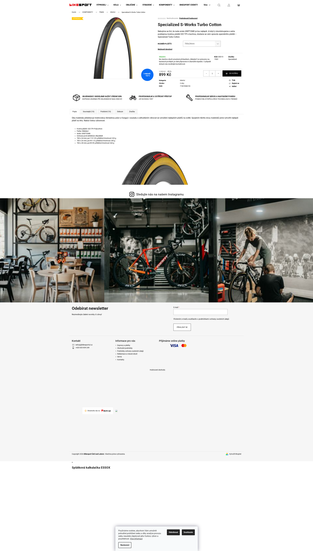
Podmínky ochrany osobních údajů (130, 351)
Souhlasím (188, 532)
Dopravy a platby (123, 345)
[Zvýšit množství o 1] (218, 73)
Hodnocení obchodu (157, 370)
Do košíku (233, 73)
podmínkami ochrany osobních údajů (214, 319)
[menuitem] (102, 5)
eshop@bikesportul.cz (84, 345)
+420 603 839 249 (82, 348)
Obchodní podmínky (124, 348)
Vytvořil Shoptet (235, 454)
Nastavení (124, 545)
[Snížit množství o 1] (206, 73)
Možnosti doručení (165, 49)
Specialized (232, 59)
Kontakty (120, 360)
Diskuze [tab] (120, 112)
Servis (119, 357)
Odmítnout (173, 532)
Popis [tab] (74, 112)
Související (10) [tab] (88, 112)
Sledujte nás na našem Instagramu (160, 194)
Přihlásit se (182, 327)
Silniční (182, 80)
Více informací (136, 539)
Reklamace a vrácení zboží (127, 354)
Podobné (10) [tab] (105, 112)
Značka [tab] (132, 112)
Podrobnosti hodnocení (188, 18)
